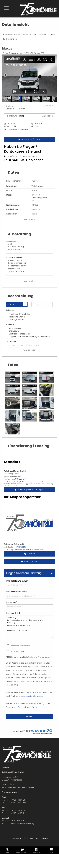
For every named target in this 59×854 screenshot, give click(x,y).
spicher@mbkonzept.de (33, 696)
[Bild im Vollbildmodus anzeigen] (35, 91)
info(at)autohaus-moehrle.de (21, 787)
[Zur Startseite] (38, 9)
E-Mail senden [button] (31, 561)
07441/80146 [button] (20, 547)
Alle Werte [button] (24, 129)
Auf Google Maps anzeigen (31, 489)
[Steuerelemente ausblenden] (43, 91)
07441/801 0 (10, 785)
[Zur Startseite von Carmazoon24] (29, 731)
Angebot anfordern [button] (31, 139)
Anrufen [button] (31, 553)
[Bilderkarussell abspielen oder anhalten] (26, 91)
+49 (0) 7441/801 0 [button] (19, 479)
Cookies (45, 838)
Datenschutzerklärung (28, 707)
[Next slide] (53, 75)
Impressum (17, 838)
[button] (6, 7)
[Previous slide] (5, 75)
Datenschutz (32, 838)
